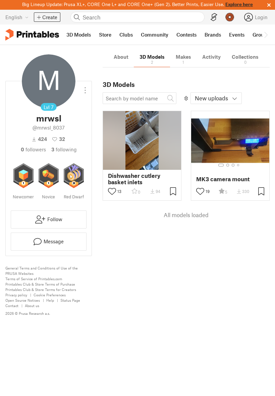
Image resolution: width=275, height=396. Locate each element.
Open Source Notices (22, 300)
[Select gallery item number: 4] (238, 165)
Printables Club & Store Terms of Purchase (40, 284)
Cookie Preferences (50, 295)
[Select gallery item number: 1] (221, 165)
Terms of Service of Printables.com (33, 279)
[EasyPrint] (214, 17)
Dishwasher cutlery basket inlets (134, 178)
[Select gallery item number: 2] (227, 165)
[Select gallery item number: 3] (233, 165)
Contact (11, 305)
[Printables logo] (32, 35)
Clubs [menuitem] (126, 35)
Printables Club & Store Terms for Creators (40, 289)
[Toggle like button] (112, 191)
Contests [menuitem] (186, 35)
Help (50, 300)
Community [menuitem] (154, 35)
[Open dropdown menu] (85, 87)
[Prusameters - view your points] (229, 17)
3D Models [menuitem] (78, 35)
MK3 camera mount (223, 179)
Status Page (70, 300)
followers (33, 149)
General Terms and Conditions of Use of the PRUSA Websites (41, 271)
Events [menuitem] (236, 35)
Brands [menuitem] (213, 35)
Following (64, 149)
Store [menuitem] (105, 35)
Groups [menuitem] (261, 35)
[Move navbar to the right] (265, 34)
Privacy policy (16, 295)
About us (32, 305)
